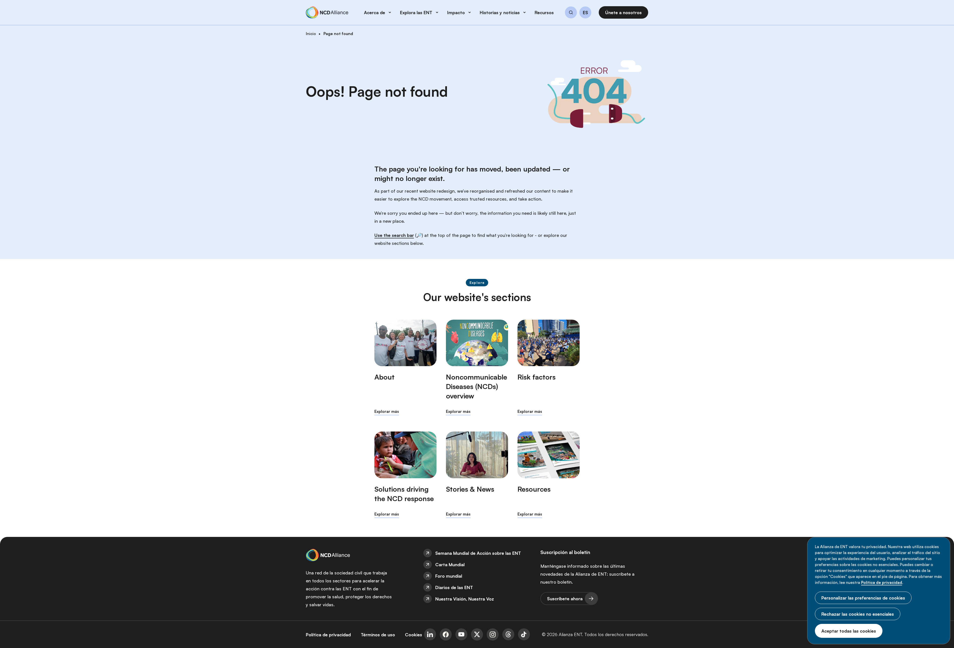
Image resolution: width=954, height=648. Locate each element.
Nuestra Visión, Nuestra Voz (464, 599)
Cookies (413, 634)
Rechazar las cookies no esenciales (857, 614)
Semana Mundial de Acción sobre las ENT (478, 553)
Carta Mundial (450, 564)
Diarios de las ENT (454, 587)
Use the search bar (394, 235)
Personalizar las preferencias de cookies (863, 598)
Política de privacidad (881, 582)
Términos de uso (378, 634)
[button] (571, 13)
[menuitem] (477, 553)
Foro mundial (448, 576)
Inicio (311, 33)
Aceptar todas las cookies (848, 631)
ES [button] (585, 12)
